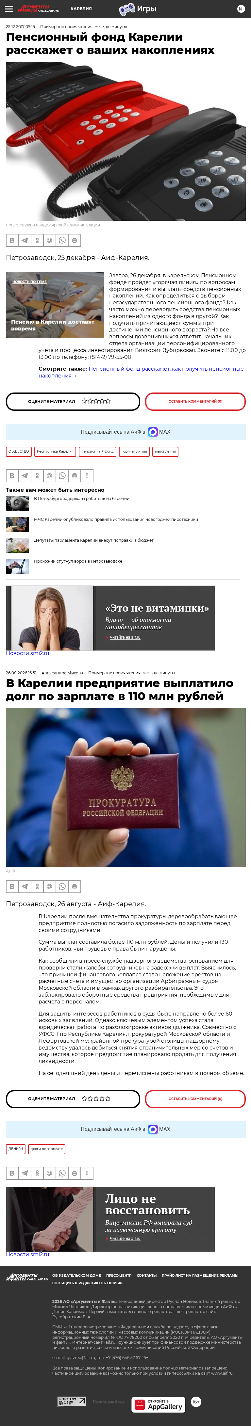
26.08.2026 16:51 (21, 672)
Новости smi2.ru (27, 653)
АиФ (10, 871)
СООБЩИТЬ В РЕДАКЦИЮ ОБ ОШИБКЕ (88, 1283)
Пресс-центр (118, 1276)
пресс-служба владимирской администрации (53, 224)
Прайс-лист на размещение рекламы (200, 1276)
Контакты (147, 1276)
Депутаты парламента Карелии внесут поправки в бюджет (94, 540)
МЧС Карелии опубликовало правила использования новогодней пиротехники (116, 519)
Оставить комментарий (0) (196, 401)
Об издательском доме (76, 1276)
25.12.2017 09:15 (20, 26)
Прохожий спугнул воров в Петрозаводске (78, 561)
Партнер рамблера (108, 1401)
